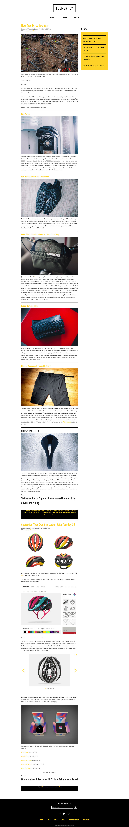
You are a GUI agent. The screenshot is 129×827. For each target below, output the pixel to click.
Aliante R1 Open (35, 510)
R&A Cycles (25, 752)
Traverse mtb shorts (49, 515)
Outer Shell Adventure (58, 513)
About (76, 17)
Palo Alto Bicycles (26, 760)
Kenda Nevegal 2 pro (29, 513)
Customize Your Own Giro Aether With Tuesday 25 (48, 524)
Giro (65, 510)
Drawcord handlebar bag (53, 510)
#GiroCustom (45, 787)
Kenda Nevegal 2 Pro (29, 306)
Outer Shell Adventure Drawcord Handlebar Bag (40, 234)
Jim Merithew (32, 31)
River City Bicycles (26, 768)
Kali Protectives (71, 510)
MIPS (38, 513)
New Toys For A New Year (35, 25)
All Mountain (67, 422)
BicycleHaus (24, 756)
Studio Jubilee (71, 825)
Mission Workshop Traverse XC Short (35, 366)
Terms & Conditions (74, 820)
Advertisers (86, 820)
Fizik (61, 510)
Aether (28, 510)
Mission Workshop (45, 513)
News (84, 29)
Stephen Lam (32, 530)
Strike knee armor (70, 513)
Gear (65, 17)
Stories (53, 17)
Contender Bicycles (26, 764)
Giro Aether (25, 114)
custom (23, 170)
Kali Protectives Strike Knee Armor (35, 176)
